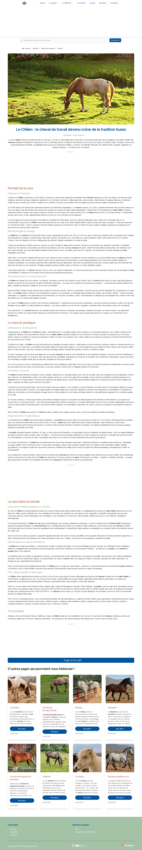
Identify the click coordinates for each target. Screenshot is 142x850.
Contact (13, 829)
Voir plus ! (22, 729)
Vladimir (47, 776)
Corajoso (79, 776)
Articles (35, 48)
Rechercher (115, 40)
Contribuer (14, 832)
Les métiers (81, 3)
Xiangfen (112, 707)
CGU (76, 829)
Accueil (42, 3)
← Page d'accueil (71, 660)
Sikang (78, 707)
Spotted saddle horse (118, 776)
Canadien (14, 707)
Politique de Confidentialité (85, 832)
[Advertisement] (71, 21)
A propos (13, 835)
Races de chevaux (47, 48)
